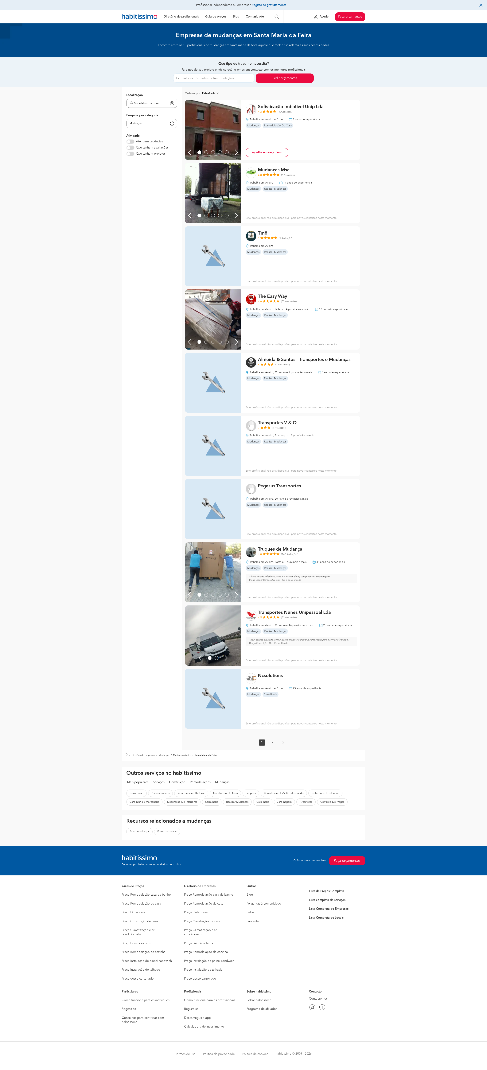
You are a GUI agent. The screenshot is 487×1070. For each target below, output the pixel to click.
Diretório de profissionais (181, 16)
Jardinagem (284, 802)
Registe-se (129, 1009)
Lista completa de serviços (327, 900)
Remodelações (200, 782)
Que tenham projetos (151, 153)
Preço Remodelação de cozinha (144, 952)
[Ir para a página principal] (139, 17)
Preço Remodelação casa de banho (146, 894)
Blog (236, 16)
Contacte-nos (318, 998)
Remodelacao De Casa (191, 793)
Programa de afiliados (262, 1009)
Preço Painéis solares (136, 943)
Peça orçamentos (350, 16)
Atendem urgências (149, 141)
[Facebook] (322, 1008)
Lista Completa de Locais (326, 917)
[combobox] (149, 103)
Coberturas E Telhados (325, 793)
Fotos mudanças (167, 831)
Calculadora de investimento (204, 1026)
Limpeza (251, 793)
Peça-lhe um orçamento (267, 152)
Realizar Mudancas (237, 802)
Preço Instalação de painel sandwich (147, 961)
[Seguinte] (236, 152)
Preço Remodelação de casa (141, 903)
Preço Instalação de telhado (141, 969)
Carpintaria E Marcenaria (144, 802)
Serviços (159, 782)
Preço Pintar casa (133, 912)
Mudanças (164, 755)
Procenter (253, 921)
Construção (177, 782)
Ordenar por (192, 93)
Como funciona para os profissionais (209, 1000)
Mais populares (137, 782)
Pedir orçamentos (285, 78)
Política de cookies (255, 1054)
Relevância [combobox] (209, 93)
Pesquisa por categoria (142, 115)
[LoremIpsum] (199, 152)
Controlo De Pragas (332, 802)
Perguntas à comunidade (264, 903)
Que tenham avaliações (152, 147)
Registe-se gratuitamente (269, 5)
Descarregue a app (197, 1018)
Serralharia (211, 802)
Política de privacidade (219, 1054)
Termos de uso (185, 1054)
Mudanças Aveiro (182, 755)
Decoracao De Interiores (182, 802)
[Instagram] (312, 1008)
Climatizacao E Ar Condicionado (284, 793)
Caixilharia (262, 802)
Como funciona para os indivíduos (145, 1000)
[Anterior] (190, 152)
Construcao (136, 793)
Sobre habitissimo (259, 1000)
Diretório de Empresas (143, 755)
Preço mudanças (139, 831)
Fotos (250, 912)
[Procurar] (276, 16)
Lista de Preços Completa (326, 891)
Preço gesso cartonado (138, 978)
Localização (134, 95)
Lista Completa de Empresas (329, 908)
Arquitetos (306, 802)
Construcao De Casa (225, 793)
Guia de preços (215, 16)
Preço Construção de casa (140, 921)
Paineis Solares (160, 793)
